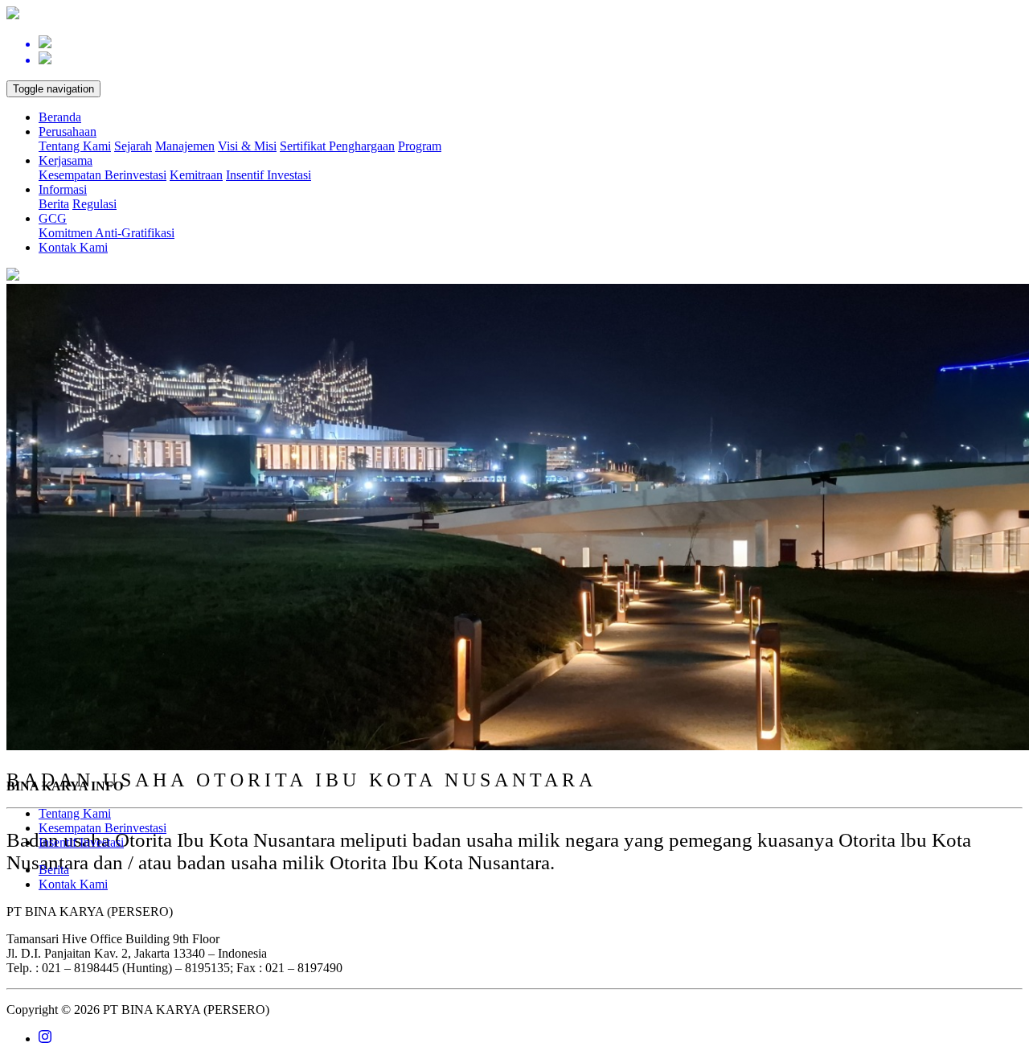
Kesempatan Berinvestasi (102, 175)
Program (419, 146)
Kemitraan (196, 175)
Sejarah (133, 146)
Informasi (63, 189)
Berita (54, 204)
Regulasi (94, 204)
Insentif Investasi (268, 175)
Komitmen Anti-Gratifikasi (106, 233)
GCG (53, 218)
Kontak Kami (73, 247)
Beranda (60, 117)
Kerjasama (65, 160)
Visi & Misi (247, 146)
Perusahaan (67, 131)
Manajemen (185, 146)
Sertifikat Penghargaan (337, 146)
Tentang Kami (75, 146)
